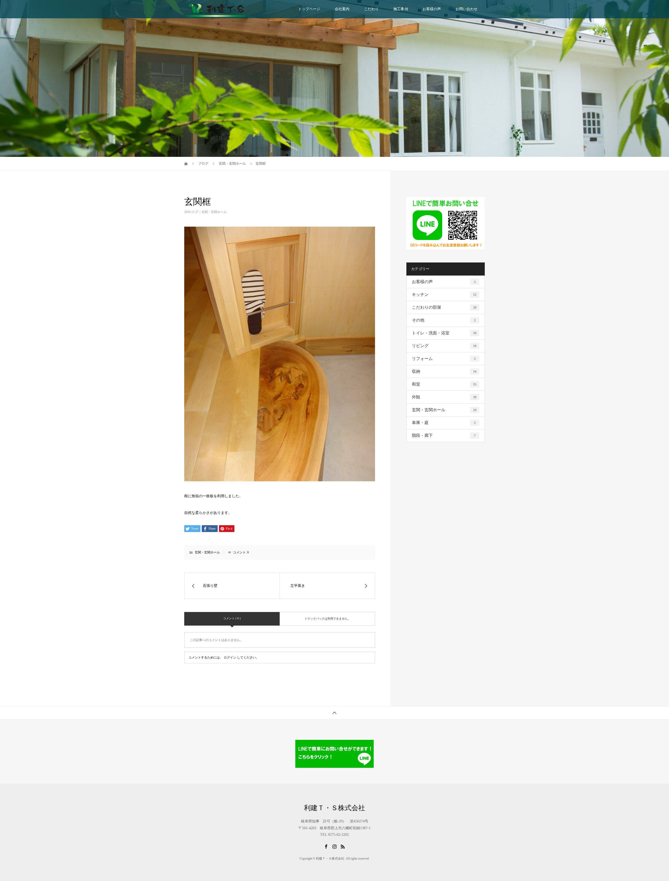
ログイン (230, 657)
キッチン (444, 294)
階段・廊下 (444, 435)
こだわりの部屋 (444, 307)
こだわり (371, 9)
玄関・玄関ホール (214, 212)
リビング (444, 346)
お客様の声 (432, 9)
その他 (444, 320)
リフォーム (444, 358)
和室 (444, 384)
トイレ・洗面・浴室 (444, 333)
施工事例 (400, 9)
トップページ (309, 9)
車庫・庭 (444, 422)
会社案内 (342, 9)
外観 (444, 397)
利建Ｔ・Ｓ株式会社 (334, 808)
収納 (444, 371)
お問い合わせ (466, 9)
